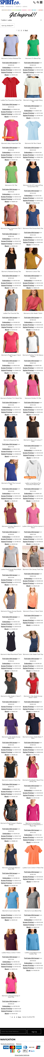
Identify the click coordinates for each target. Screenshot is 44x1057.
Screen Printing (6, 70)
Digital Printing (6, 72)
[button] (38, 2)
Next (26, 30)
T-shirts (18, 6)
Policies (18, 1044)
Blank (7, 75)
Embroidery (6, 67)
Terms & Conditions (7, 1044)
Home (2, 6)
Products (9, 6)
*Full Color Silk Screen (9, 62)
